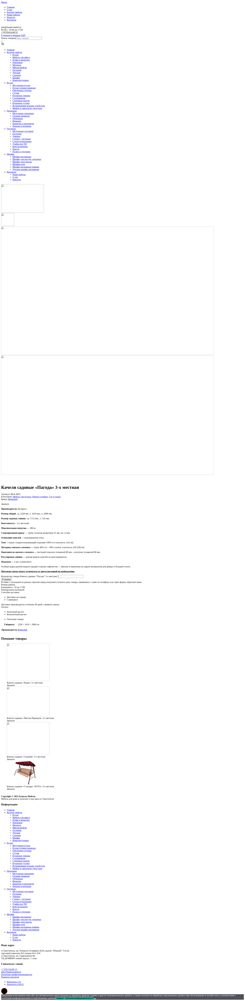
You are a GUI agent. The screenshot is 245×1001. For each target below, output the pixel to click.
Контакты (11, 20)
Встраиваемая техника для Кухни (28, 106)
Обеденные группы (21, 90)
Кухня (15, 55)
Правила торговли (10, 977)
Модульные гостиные (22, 131)
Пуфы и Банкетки (21, 60)
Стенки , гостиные (21, 139)
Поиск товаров (8, 38)
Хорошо (60, 998)
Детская (16, 72)
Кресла (15, 149)
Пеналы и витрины (21, 126)
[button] (4, 991)
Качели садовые (40, 496)
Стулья (15, 93)
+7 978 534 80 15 (9, 969)
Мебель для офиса (21, 57)
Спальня (16, 75)
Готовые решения (20, 116)
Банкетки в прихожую (23, 123)
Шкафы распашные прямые (25, 167)
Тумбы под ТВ (19, 144)
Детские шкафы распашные (25, 169)
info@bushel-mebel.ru (11, 972)
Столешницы (18, 98)
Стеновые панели (21, 100)
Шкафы (16, 78)
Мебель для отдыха (22, 496)
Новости (11, 17)
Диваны (16, 136)
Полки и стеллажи (21, 151)
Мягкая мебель (19, 67)
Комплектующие (20, 80)
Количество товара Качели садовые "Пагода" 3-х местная (29, 576)
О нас (9, 9)
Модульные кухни (21, 85)
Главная (10, 7)
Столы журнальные (21, 141)
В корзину (6, 579)
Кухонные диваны (21, 95)
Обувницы (17, 118)
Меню (4, 2)
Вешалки (16, 121)
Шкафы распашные (21, 156)
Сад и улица (55, 496)
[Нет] (95, 998)
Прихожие (17, 62)
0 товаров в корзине (10, 35)
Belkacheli (13, 499)
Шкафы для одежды (22, 162)
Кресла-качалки (20, 146)
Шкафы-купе (18, 164)
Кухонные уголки (21, 103)
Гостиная (16, 70)
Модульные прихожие (23, 113)
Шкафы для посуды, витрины (26, 159)
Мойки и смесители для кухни (27, 108)
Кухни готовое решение (24, 88)
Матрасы (16, 65)
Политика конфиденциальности (16, 974)
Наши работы (13, 15)
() (23, 35)
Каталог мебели (14, 12)
